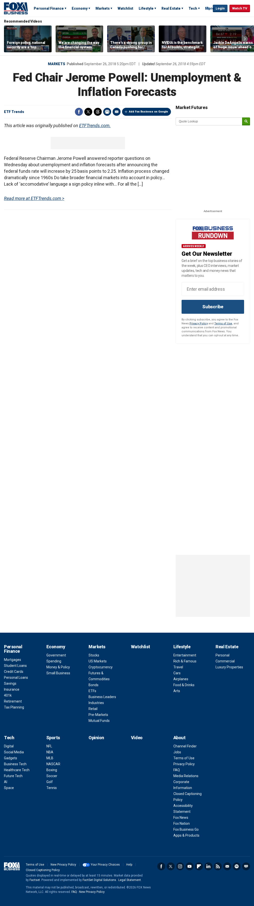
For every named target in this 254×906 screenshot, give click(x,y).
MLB (49, 758)
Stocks (94, 655)
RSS (218, 866)
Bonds (93, 685)
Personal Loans (16, 678)
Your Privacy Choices (105, 864)
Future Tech (13, 776)
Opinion (96, 737)
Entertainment (184, 655)
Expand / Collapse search (208, 8)
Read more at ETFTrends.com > (34, 198)
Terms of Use (223, 323)
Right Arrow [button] (245, 39)
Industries (96, 703)
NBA (49, 752)
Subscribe (212, 306)
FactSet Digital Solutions (99, 880)
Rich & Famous (184, 661)
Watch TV (239, 8)
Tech (193, 8)
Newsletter (227, 866)
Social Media (14, 752)
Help (129, 864)
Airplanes (180, 679)
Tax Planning (14, 707)
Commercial (225, 661)
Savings (10, 683)
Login (220, 8)
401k (8, 695)
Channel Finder (185, 746)
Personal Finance (49, 8)
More (209, 8)
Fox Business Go (186, 829)
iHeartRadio (246, 866)
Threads (98, 112)
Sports (53, 737)
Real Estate (171, 8)
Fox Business (16, 8)
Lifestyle (146, 8)
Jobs (177, 752)
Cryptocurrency (101, 667)
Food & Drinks (183, 685)
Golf (49, 782)
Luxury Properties (229, 667)
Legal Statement (129, 880)
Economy (80, 8)
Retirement (13, 701)
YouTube (189, 866)
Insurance (11, 689)
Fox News (180, 818)
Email (117, 112)
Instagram (180, 866)
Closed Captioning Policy (43, 870)
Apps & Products (186, 835)
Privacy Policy (199, 323)
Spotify (237, 866)
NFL (49, 746)
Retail (93, 709)
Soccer (51, 776)
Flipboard (199, 866)
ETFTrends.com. (95, 125)
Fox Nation (181, 823)
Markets (102, 8)
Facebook (79, 112)
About (179, 737)
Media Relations (185, 776)
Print (107, 112)
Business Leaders (102, 697)
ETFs (92, 691)
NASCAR (53, 764)
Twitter (88, 112)
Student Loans (15, 666)
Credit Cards (13, 672)
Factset (35, 880)
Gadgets (10, 758)
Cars (177, 673)
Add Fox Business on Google (148, 111)
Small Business (58, 673)
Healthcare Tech (17, 770)
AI (5, 782)
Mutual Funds (99, 721)
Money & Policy (58, 667)
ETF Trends (14, 112)
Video (137, 737)
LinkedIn (208, 866)
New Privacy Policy (63, 864)
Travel (178, 667)
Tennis (51, 788)
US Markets (98, 661)
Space (9, 788)
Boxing (51, 770)
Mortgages (12, 660)
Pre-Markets (98, 715)
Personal (222, 655)
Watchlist (125, 8)
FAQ (176, 770)
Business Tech (15, 764)
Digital (9, 746)
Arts (176, 691)
